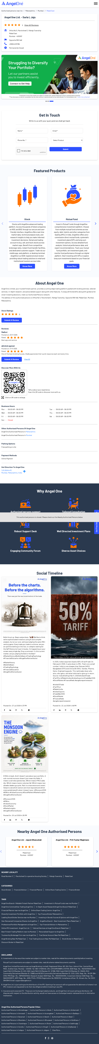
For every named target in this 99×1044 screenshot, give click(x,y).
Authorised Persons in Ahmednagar (14, 1010)
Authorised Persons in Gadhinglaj (65, 1023)
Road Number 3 (7, 876)
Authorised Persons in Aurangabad (40, 1013)
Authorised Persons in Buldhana (66, 1020)
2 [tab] (48, 101)
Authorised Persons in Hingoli (37, 1027)
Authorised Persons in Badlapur (68, 1013)
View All (27, 359)
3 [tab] (51, 101)
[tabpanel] (49, 77)
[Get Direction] (25, 472)
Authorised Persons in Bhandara (13, 1020)
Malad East (69, 876)
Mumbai (41, 11)
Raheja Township (56, 876)
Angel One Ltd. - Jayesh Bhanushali (27, 840)
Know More (27, 266)
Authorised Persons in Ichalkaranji (63, 1027)
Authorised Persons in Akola (40, 1010)
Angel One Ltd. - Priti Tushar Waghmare (72, 840)
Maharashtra (30, 11)
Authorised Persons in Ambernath (66, 1010)
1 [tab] (46, 101)
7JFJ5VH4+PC (6, 470)
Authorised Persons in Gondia (12, 1027)
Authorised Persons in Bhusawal (40, 1020)
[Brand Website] (53, 1038)
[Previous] (2, 223)
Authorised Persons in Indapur (12, 1030)
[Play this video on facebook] (74, 617)
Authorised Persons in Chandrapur (14, 1023)
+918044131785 (14, 44)
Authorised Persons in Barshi (38, 1017)
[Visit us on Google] (49, 1038)
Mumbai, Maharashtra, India (11, 473)
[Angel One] (12, 3)
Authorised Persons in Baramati (13, 1017)
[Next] (96, 223)
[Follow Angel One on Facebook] (46, 1038)
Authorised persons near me (11, 11)
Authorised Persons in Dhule (40, 1023)
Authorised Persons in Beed (62, 1017)
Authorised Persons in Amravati (13, 1013)
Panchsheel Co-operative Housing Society (31, 876)
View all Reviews (31, 25)
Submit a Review (11, 320)
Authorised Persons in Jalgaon (38, 1030)
